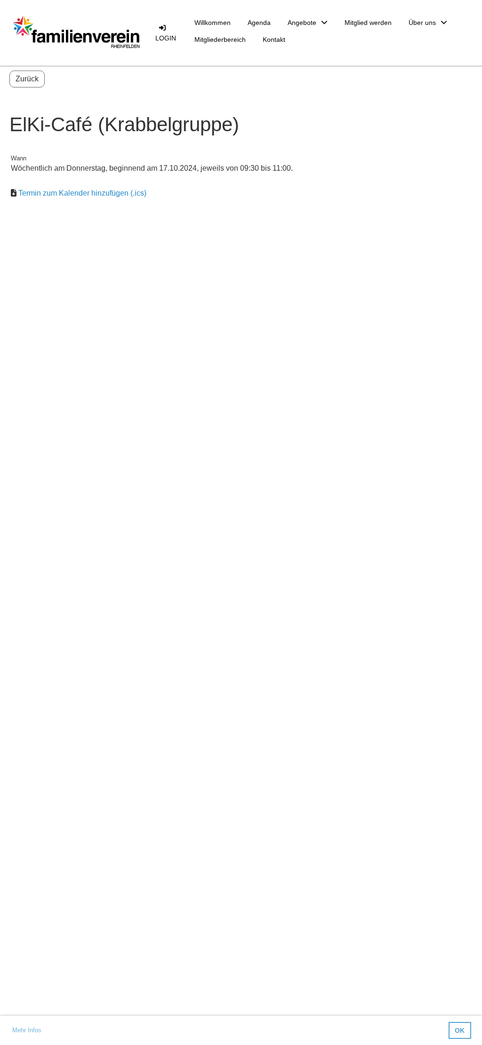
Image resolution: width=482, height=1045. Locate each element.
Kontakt (274, 39)
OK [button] (460, 1030)
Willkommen (212, 22)
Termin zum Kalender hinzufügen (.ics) (82, 193)
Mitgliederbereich (220, 39)
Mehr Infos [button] (26, 1030)
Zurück (27, 79)
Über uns (422, 22)
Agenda (259, 22)
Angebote (302, 22)
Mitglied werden (368, 22)
